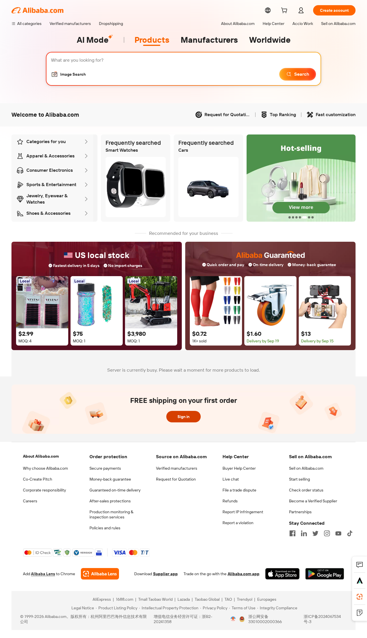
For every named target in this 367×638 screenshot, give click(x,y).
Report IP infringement (242, 512)
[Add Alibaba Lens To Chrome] (100, 574)
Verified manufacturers (176, 468)
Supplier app (165, 573)
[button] (68, 74)
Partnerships (300, 512)
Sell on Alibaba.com (306, 468)
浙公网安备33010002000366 (265, 619)
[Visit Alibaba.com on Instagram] (326, 533)
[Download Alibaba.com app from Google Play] (324, 574)
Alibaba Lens (43, 573)
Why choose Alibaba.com (45, 468)
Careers (30, 501)
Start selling (299, 479)
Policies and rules (104, 528)
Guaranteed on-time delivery (114, 490)
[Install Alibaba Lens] (359, 596)
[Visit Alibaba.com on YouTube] (338, 533)
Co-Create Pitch (37, 479)
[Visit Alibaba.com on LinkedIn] (303, 533)
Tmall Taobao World (155, 599)
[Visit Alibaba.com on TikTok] (349, 533)
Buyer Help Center (239, 468)
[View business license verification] (233, 619)
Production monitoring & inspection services (111, 514)
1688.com (124, 599)
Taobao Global (207, 599)
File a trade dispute (239, 490)
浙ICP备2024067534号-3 (322, 619)
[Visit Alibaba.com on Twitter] (315, 533)
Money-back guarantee (110, 479)
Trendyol (244, 599)
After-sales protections (110, 501)
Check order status (306, 490)
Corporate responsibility (44, 490)
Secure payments (105, 468)
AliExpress (102, 599)
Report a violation (237, 522)
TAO (228, 599)
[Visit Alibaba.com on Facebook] (292, 533)
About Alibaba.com (41, 456)
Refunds (230, 501)
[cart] (285, 11)
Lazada (183, 599)
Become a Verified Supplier (313, 501)
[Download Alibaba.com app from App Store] (282, 574)
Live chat (230, 479)
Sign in (183, 416)
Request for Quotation (176, 479)
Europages (266, 599)
